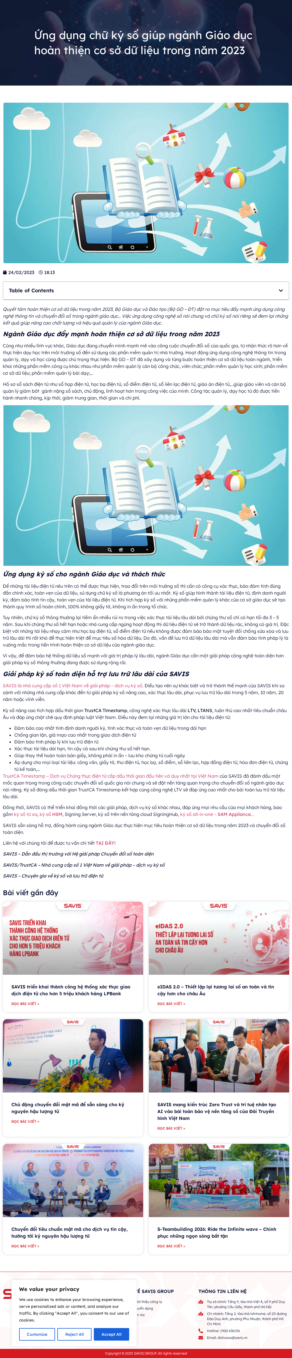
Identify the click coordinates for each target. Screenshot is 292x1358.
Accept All (111, 1334)
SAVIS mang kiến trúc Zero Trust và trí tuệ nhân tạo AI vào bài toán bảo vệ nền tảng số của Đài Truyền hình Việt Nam (216, 1111)
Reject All (74, 1334)
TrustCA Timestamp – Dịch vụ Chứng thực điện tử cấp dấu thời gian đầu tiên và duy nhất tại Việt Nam (110, 776)
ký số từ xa (25, 814)
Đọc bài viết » (25, 1004)
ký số (51, 814)
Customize (37, 1334)
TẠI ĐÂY (105, 843)
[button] (281, 290)
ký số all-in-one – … (218, 814)
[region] (74, 1313)
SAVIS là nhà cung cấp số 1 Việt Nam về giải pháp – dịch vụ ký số (72, 685)
